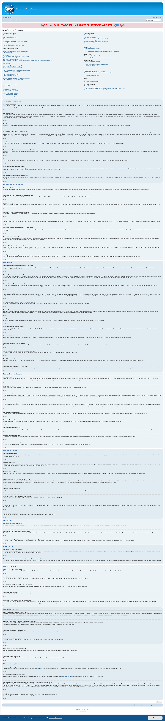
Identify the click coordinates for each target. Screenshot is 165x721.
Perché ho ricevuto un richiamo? (10, 75)
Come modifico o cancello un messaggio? (12, 66)
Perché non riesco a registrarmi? (10, 37)
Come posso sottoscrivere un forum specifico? (94, 74)
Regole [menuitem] (10, 17)
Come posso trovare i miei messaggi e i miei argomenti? (95, 66)
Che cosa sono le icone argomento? (10, 96)
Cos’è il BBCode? (6, 85)
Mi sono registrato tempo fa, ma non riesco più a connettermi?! (16, 41)
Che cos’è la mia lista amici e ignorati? (92, 55)
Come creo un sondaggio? (8, 68)
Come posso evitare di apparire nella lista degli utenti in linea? (16, 51)
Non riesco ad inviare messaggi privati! (92, 48)
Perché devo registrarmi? (8, 34)
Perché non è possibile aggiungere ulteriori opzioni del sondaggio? (17, 70)
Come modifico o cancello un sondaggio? (11, 71)
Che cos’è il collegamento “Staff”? (91, 44)
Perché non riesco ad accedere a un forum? (12, 72)
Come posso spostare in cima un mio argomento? (13, 80)
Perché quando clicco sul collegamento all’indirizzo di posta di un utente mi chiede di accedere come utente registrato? (27, 60)
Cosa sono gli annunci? (8, 91)
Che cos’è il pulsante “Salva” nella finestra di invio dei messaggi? (16, 78)
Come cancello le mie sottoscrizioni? (91, 75)
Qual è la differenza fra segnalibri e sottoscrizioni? (94, 71)
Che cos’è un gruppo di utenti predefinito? (92, 42)
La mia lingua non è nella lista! (9, 55)
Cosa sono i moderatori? (89, 36)
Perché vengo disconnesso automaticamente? (13, 44)
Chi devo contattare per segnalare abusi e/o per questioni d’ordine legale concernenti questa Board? (105, 88)
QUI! (117, 25)
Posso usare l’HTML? (7, 86)
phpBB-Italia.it (86, 709)
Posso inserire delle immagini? (9, 89)
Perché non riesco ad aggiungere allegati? (12, 74)
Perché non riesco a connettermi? (10, 40)
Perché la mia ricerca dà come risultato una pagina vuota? (96, 64)
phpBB (77, 708)
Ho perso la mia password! (8, 42)
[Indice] (9, 9)
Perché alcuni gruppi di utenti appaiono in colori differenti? (96, 41)
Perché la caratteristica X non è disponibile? (93, 87)
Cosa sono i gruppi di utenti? (90, 37)
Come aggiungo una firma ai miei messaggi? (12, 67)
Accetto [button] (155, 718)
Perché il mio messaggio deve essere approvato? (13, 79)
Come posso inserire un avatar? (10, 57)
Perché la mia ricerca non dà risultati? (92, 62)
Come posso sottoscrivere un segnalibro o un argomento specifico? (98, 72)
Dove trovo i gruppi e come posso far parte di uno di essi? (96, 38)
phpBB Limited (40, 668)
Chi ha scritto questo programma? (91, 85)
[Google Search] (160, 20)
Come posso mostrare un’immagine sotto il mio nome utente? (16, 56)
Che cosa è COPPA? (7, 36)
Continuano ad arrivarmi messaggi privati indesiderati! (95, 49)
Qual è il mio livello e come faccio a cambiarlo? (13, 59)
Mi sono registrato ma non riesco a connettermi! (13, 38)
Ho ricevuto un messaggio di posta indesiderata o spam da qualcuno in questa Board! (102, 51)
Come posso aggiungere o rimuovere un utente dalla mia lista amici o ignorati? (100, 57)
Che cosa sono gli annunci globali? (10, 90)
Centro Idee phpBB (66, 676)
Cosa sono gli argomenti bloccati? (10, 94)
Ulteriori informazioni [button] (55, 718)
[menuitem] (5, 17)
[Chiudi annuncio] (161, 24)
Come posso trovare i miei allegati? (91, 81)
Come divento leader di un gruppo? (91, 40)
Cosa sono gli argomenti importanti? (10, 93)
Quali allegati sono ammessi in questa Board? (93, 79)
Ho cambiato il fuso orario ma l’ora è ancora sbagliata (14, 53)
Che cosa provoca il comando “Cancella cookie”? (13, 45)
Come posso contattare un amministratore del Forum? (95, 89)
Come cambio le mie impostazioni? (10, 49)
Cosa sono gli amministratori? (90, 34)
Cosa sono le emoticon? (8, 88)
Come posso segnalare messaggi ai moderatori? (13, 76)
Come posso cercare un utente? (91, 65)
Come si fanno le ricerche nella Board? (92, 61)
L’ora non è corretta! (7, 52)
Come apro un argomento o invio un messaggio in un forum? (15, 65)
